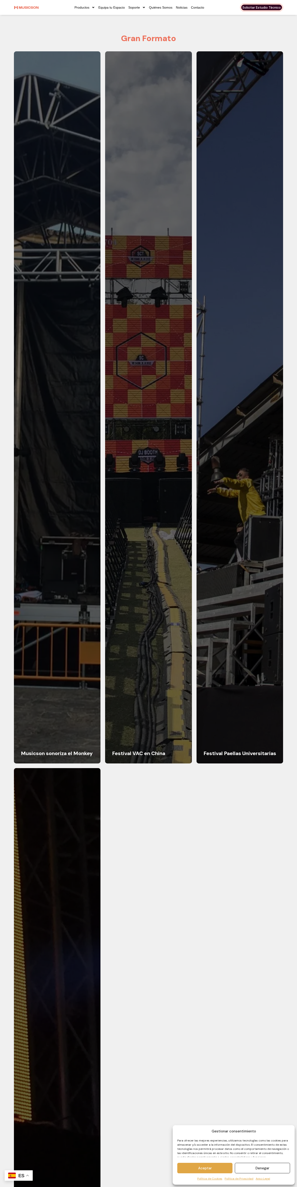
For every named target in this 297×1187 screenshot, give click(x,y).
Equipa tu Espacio (111, 7)
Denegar (262, 1168)
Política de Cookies (209, 1178)
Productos (81, 7)
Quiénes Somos (160, 7)
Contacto (197, 7)
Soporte (134, 7)
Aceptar (205, 1168)
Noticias (181, 7)
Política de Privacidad (239, 1178)
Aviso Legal (263, 1178)
